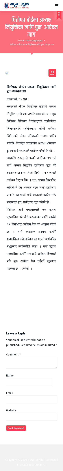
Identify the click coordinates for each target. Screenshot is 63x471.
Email (9, 393)
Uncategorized (34, 40)
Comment (13, 354)
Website (11, 410)
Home (21, 40)
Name (10, 375)
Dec (52, 73)
